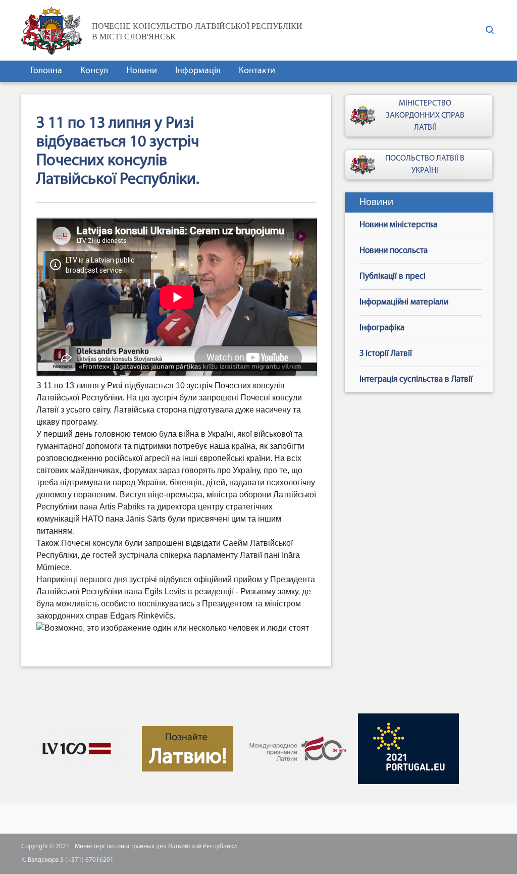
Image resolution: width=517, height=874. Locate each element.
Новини (141, 71)
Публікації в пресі (392, 276)
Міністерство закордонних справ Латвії (425, 115)
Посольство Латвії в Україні (424, 165)
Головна (46, 71)
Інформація (198, 71)
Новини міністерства (398, 225)
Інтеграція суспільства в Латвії (416, 379)
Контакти (257, 71)
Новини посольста (393, 250)
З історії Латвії (385, 353)
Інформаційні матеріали (403, 302)
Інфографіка (381, 328)
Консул (94, 71)
